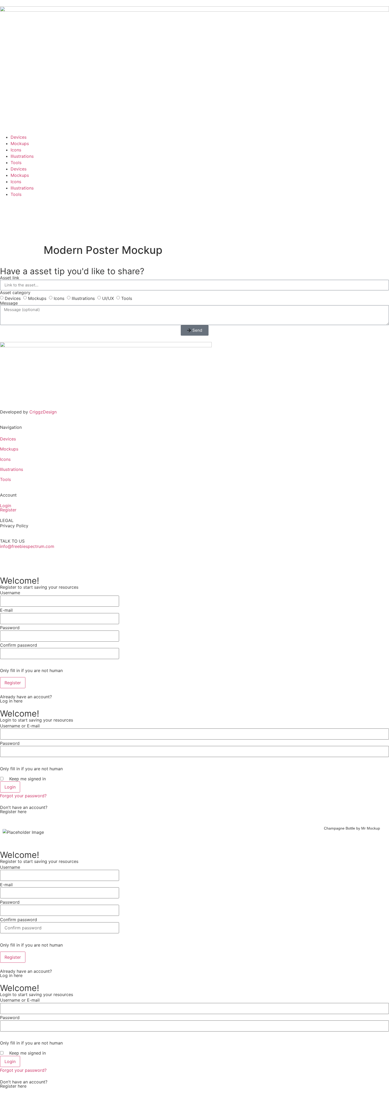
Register (8, 509)
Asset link (9, 278)
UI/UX (108, 298)
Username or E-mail (20, 726)
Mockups (20, 143)
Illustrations (22, 156)
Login (5, 505)
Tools (16, 162)
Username (10, 593)
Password (10, 627)
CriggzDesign (43, 412)
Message (9, 303)
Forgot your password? (23, 795)
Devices (18, 137)
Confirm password (18, 645)
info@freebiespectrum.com (27, 546)
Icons (16, 149)
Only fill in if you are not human (31, 670)
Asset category (15, 292)
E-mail (6, 610)
